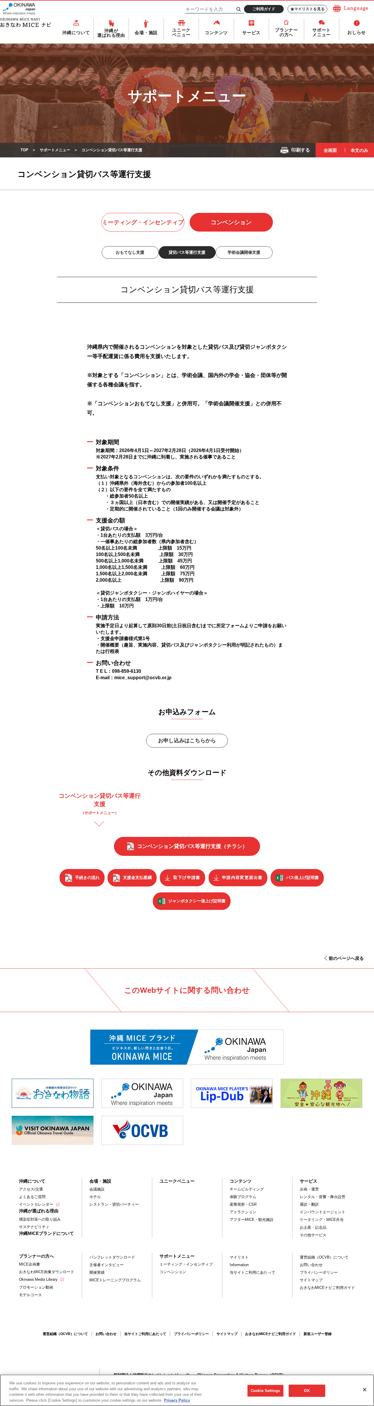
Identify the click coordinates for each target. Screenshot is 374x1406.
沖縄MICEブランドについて (46, 1233)
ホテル (95, 1197)
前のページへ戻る (346, 958)
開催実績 (97, 1272)
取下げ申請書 (186, 877)
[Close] (364, 1389)
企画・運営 (309, 1189)
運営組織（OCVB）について (324, 1257)
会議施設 (97, 1189)
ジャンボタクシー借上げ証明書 (197, 900)
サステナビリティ (34, 1227)
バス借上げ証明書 (302, 877)
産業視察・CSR (243, 1204)
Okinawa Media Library (38, 1279)
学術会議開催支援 (244, 252)
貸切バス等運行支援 (187, 252)
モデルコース (30, 1295)
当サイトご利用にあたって (252, 1272)
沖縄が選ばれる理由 (111, 33)
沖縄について (76, 32)
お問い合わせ (311, 1265)
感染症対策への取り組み (40, 1219)
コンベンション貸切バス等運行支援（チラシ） (192, 846)
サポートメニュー (321, 32)
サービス (251, 32)
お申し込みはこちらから (187, 740)
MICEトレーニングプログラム (115, 1280)
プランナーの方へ (286, 32)
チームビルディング (247, 1189)
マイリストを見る (309, 9)
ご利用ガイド (263, 9)
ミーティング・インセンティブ (143, 222)
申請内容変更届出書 (242, 877)
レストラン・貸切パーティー (114, 1204)
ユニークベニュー (181, 32)
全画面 (330, 150)
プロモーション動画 (36, 1287)
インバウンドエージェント (322, 1212)
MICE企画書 (29, 1264)
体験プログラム (243, 1197)
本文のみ (359, 150)
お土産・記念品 (313, 1227)
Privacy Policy (177, 1400)
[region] (187, 1390)
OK (306, 1390)
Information (239, 1265)
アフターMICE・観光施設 (251, 1219)
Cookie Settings (265, 1390)
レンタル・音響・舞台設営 (322, 1197)
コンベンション (231, 222)
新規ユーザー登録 (318, 1334)
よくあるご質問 (32, 1197)
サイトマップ (311, 1280)
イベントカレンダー (36, 1204)
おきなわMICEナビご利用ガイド (327, 1287)
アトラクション (243, 1212)
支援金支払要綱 (137, 877)
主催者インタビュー (106, 1265)
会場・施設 (146, 32)
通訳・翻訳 (309, 1204)
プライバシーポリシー (319, 1272)
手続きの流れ (87, 877)
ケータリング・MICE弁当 (322, 1219)
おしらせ (356, 32)
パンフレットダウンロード (112, 1257)
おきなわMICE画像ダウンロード (46, 1272)
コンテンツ (216, 32)
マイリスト (239, 1257)
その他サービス (313, 1235)
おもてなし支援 (130, 252)
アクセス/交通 (31, 1189)
